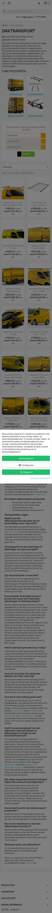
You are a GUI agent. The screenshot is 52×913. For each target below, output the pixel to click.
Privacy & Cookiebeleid (40, 478)
